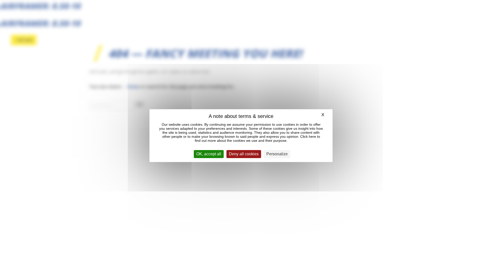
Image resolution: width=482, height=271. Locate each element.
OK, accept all (208, 154)
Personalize (277, 154)
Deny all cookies (244, 154)
